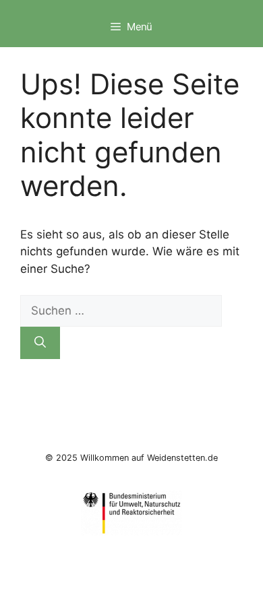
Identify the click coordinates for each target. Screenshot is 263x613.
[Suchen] (40, 343)
